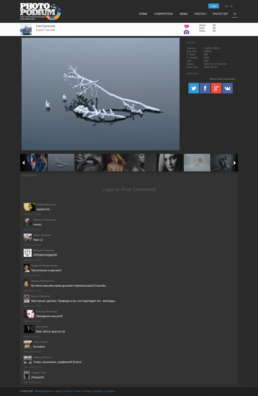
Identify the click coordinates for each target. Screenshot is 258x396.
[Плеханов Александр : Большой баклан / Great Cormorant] (224, 162)
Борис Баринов (42, 235)
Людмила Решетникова (44, 265)
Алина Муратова (46, 204)
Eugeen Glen (38, 372)
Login (214, 6)
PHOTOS (200, 13)
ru (231, 6)
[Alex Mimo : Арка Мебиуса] (88, 162)
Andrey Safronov (42, 357)
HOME (143, 13)
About (58, 391)
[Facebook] (205, 89)
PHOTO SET (220, 13)
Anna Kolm (42, 326)
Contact (68, 391)
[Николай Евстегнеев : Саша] (115, 162)
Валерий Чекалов (43, 250)
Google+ (99, 391)
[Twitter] (194, 89)
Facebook (110, 391)
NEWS (184, 13)
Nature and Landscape (222, 78)
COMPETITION (163, 13)
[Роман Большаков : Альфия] (143, 162)
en (226, 6)
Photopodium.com (43, 391)
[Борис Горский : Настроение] (61, 162)
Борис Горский (45, 29)
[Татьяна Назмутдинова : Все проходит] (197, 162)
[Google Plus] (216, 89)
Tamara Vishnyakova (42, 280)
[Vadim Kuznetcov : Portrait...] (170, 162)
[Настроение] (172, 46)
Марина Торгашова (44, 219)
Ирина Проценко (41, 296)
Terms (78, 391)
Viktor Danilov (41, 342)
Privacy (87, 391)
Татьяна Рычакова (46, 311)
